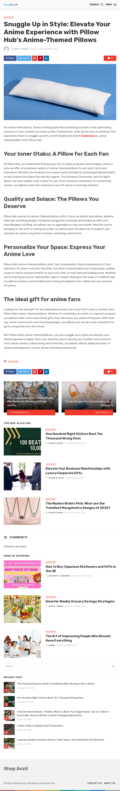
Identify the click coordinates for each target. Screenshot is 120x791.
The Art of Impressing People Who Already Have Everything (78, 638)
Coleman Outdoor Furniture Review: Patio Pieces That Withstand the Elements (60, 739)
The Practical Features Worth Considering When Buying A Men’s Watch (56, 683)
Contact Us (94, 783)
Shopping (9, 17)
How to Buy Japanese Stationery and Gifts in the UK (81, 569)
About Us (109, 783)
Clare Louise (55, 443)
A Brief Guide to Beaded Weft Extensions (40, 725)
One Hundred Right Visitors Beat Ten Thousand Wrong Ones (74, 436)
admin (51, 645)
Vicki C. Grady (20, 49)
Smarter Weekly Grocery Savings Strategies (80, 601)
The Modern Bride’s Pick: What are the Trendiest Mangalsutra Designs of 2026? (78, 506)
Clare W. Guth (56, 478)
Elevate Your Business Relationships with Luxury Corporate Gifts (78, 471)
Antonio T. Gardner (59, 576)
